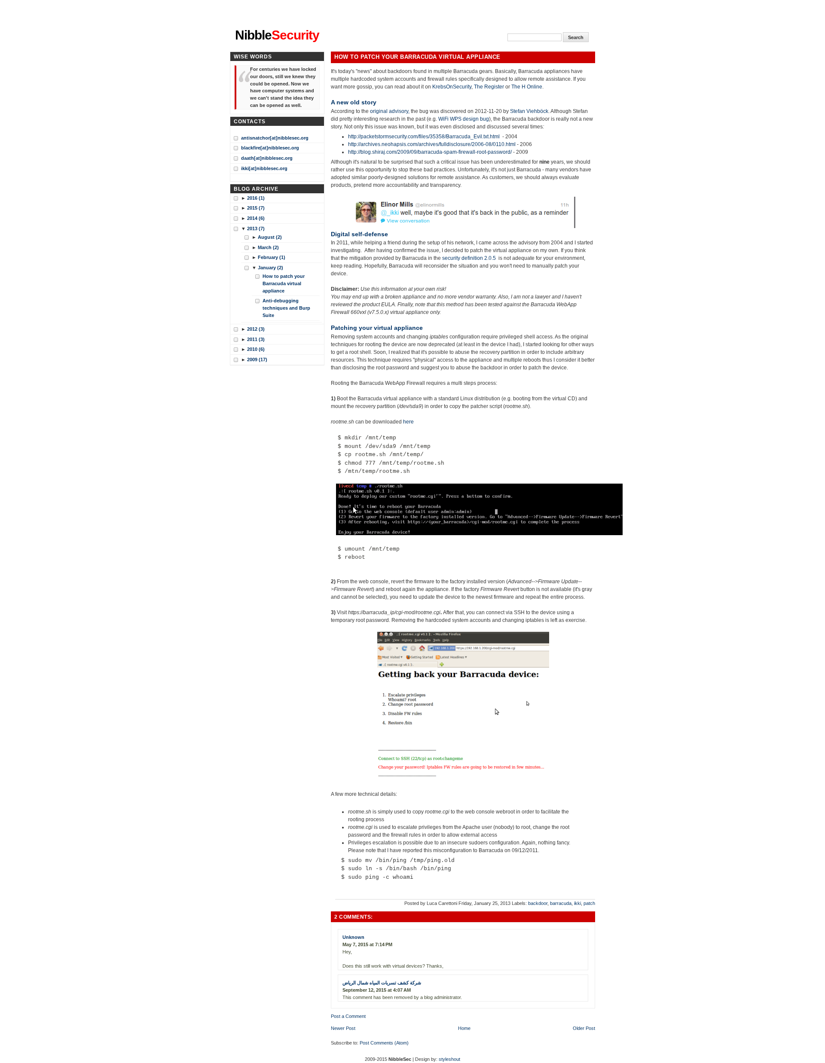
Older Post (584, 1028)
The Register (489, 87)
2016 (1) (256, 198)
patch (589, 903)
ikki (577, 903)
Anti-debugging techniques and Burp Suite (286, 308)
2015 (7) (256, 207)
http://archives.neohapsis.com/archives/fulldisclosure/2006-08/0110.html (432, 144)
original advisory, (389, 111)
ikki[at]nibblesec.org (264, 168)
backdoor (537, 903)
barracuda (560, 903)
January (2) (270, 267)
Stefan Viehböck (529, 111)
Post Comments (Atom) (384, 1042)
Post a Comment (348, 1016)
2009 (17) (257, 359)
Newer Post (343, 1028)
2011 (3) (256, 339)
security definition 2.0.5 (469, 258)
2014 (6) (256, 218)
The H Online (526, 87)
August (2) (270, 237)
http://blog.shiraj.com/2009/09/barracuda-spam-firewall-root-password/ (430, 152)
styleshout (449, 1059)
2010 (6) (256, 349)
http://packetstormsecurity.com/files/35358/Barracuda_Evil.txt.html (425, 137)
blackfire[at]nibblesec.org (270, 147)
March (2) (268, 247)
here (408, 422)
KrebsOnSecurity (451, 87)
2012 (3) (256, 329)
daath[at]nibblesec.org (267, 158)
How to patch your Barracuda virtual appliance (417, 57)
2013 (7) (256, 228)
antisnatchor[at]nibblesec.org (275, 137)
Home (464, 1028)
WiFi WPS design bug (463, 119)
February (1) (271, 257)
